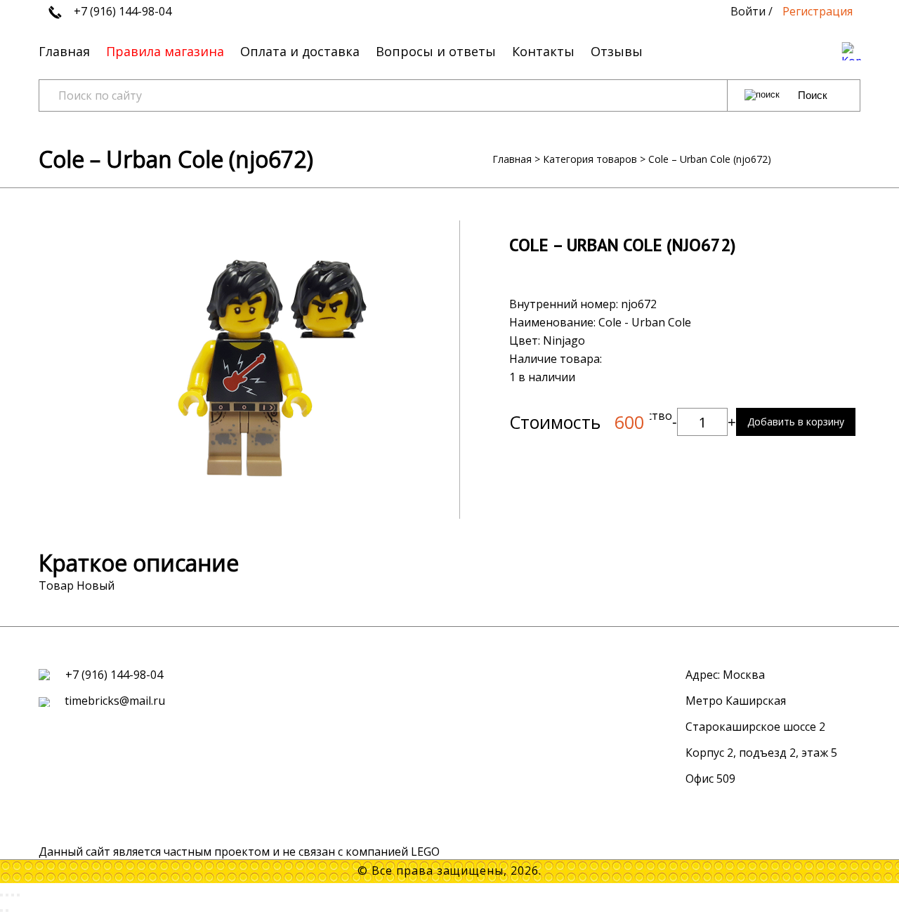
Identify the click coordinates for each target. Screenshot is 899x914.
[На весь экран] (12, 895)
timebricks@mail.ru (113, 700)
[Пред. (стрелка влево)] (1, 910)
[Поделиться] (7, 895)
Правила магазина (165, 51)
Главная (64, 51)
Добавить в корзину (795, 421)
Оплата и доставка (300, 51)
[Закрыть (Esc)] (1, 895)
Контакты (543, 51)
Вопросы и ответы (436, 51)
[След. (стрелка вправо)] (7, 910)
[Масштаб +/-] (18, 895)
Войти (748, 11)
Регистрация (817, 11)
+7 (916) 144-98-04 (121, 11)
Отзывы (617, 51)
